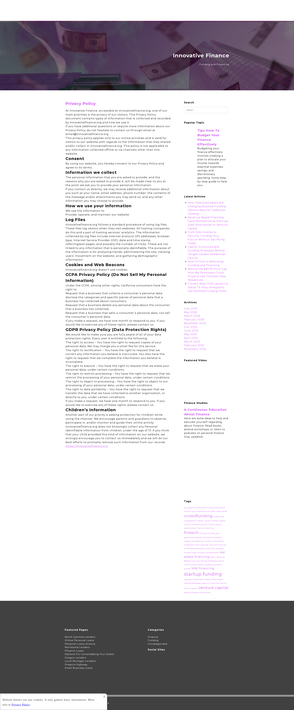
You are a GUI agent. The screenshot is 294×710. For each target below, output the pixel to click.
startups (188, 580)
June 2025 (191, 330)
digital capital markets (208, 521)
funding (203, 533)
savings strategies (208, 561)
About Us (151, 7)
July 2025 (190, 326)
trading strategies (192, 583)
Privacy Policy (220, 7)
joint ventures (201, 545)
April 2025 (191, 338)
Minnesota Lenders (77, 647)
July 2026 (190, 308)
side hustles (198, 565)
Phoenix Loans (74, 650)
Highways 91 (198, 7)
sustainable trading (201, 580)
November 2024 (195, 349)
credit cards (221, 511)
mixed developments (194, 549)
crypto (216, 517)
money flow (209, 549)
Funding (153, 640)
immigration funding (202, 541)
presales (220, 549)
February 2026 (194, 319)
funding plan (213, 533)
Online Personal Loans (79, 640)
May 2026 (190, 312)
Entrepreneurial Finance (203, 524)
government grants (193, 538)
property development (208, 553)
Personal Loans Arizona (80, 643)
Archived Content (173, 7)
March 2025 (192, 341)
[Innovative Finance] (82, 38)
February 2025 (194, 345)
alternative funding (205, 508)
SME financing (202, 568)
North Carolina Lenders (80, 636)
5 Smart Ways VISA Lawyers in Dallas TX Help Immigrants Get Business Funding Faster (208, 287)
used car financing (210, 583)
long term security (217, 545)
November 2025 (195, 323)
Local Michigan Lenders (80, 661)
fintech (191, 532)
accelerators (189, 508)
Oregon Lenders (75, 657)
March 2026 (192, 315)
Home (135, 7)
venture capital (213, 587)
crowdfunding (198, 516)
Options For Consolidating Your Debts (89, 654)
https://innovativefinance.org (87, 446)
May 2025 (190, 334)
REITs (213, 557)
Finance (153, 636)
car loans (211, 511)
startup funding (203, 574)
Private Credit (190, 553)
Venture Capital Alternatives (197, 593)
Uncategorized (157, 643)
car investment (199, 511)
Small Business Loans (78, 667)
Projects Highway (76, 664)
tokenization (217, 580)
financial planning (205, 528)
